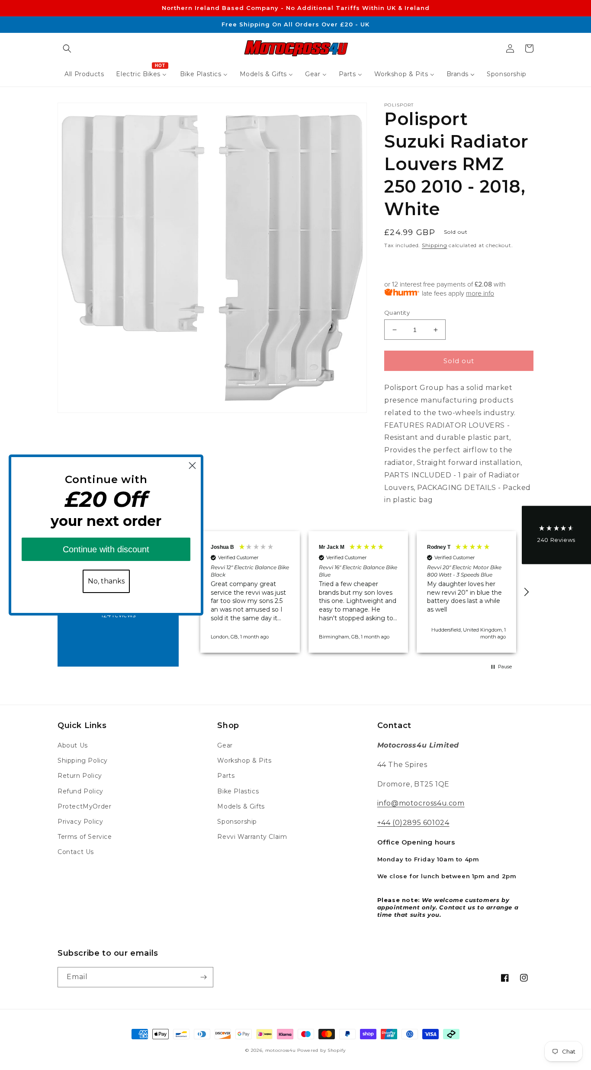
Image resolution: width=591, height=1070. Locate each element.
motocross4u (280, 1050)
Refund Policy (80, 791)
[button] (67, 48)
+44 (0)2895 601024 (413, 823)
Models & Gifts (240, 806)
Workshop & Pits (244, 760)
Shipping (434, 245)
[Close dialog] (192, 465)
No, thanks (106, 581)
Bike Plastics (238, 791)
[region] (358, 591)
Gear (224, 745)
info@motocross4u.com (421, 803)
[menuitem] (84, 74)
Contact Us (76, 852)
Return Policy (80, 776)
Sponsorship (237, 821)
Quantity (397, 312)
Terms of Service (85, 837)
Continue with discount (106, 549)
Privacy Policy (80, 821)
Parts (225, 776)
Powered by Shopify (321, 1050)
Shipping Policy (83, 760)
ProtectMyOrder (84, 806)
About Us (73, 745)
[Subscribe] (203, 977)
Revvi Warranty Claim (252, 837)
